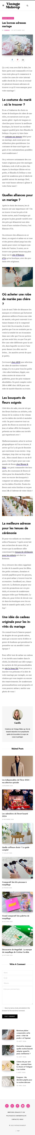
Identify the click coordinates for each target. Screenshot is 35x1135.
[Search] (26, 5)
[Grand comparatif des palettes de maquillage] (17, 902)
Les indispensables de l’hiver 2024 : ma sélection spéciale (16, 781)
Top (18, 1131)
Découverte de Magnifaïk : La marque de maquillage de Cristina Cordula (17, 950)
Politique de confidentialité (16, 1116)
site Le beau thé (11, 668)
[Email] (23, 60)
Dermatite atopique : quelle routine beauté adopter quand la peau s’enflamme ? (25, 1050)
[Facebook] (12, 60)
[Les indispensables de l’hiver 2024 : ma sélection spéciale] (17, 766)
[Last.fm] (28, 1106)
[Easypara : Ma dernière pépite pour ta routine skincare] (9, 1081)
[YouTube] (22, 1106)
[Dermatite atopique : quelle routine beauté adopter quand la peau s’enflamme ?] (9, 1051)
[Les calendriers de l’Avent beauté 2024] (17, 799)
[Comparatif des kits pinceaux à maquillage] (17, 867)
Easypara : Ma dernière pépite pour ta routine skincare (24, 1079)
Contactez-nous (17, 1119)
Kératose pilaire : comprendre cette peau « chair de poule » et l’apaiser (24, 1034)
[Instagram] (12, 1106)
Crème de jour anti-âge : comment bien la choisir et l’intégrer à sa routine (24, 1065)
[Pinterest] (18, 60)
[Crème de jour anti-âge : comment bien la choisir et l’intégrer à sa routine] (9, 1067)
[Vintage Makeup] (13, 5)
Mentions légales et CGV (16, 1112)
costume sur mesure (13, 136)
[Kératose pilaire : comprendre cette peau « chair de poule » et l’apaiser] (9, 1036)
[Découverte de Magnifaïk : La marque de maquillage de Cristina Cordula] (17, 935)
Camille (7, 30)
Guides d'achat (8, 18)
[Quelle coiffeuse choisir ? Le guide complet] (17, 833)
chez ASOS (15, 362)
